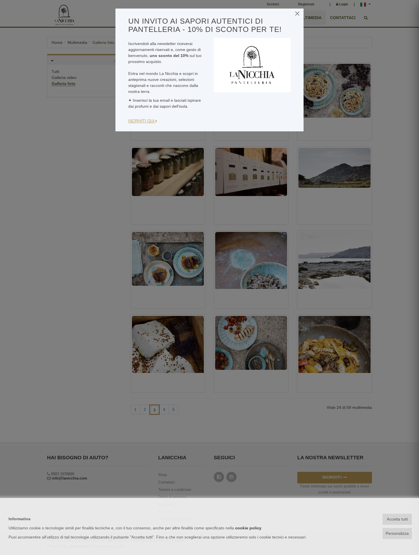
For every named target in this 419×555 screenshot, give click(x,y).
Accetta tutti (397, 519)
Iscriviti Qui (142, 121)
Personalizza (397, 533)
